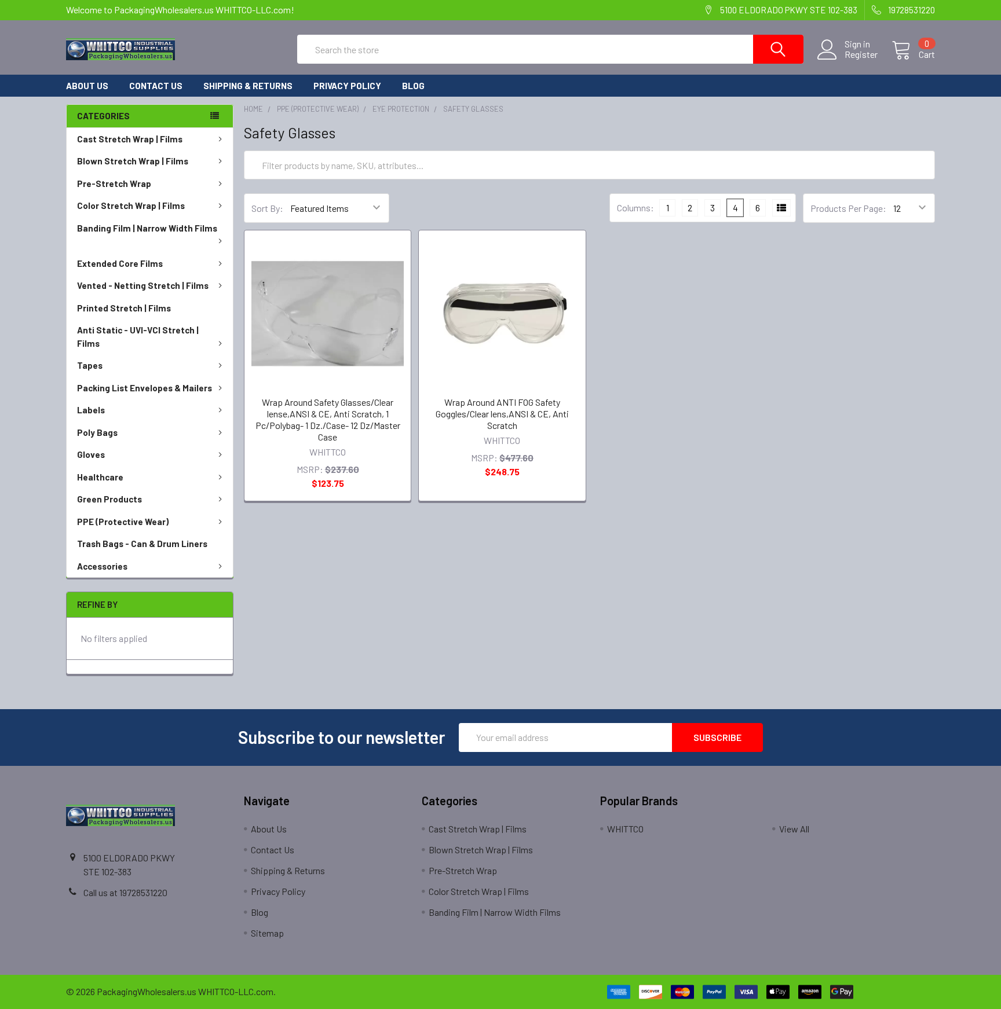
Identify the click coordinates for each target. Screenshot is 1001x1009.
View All (794, 828)
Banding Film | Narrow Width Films (147, 228)
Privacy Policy (347, 85)
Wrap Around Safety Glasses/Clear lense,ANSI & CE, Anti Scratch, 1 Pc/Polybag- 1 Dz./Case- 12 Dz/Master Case (327, 419)
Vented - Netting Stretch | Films (143, 285)
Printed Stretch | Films (124, 308)
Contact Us (155, 85)
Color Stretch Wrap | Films (131, 205)
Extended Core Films (120, 263)
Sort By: (267, 208)
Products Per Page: (848, 208)
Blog (413, 85)
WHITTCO (625, 828)
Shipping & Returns (248, 85)
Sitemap (267, 932)
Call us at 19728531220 (125, 892)
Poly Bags (97, 432)
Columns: (635, 207)
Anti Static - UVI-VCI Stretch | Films (138, 336)
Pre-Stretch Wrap (114, 183)
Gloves (91, 454)
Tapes (90, 365)
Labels (91, 410)
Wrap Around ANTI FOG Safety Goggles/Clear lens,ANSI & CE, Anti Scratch (502, 414)
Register (861, 54)
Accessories (102, 566)
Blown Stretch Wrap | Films (132, 161)
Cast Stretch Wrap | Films (129, 139)
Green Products (109, 499)
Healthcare (100, 477)
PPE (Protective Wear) (123, 521)
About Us (87, 85)
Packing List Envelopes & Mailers (144, 388)
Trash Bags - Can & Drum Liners (142, 543)
